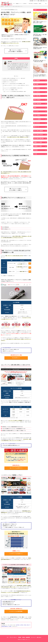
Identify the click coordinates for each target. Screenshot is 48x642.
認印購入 (40, 3)
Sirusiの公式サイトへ (16, 357)
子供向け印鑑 (31, 3)
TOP (14, 3)
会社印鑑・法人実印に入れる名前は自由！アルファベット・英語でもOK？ (13, 78)
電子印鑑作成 (36, 3)
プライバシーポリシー (13, 637)
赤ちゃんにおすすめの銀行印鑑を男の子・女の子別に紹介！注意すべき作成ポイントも (40, 76)
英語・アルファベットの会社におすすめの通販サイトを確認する (15, 189)
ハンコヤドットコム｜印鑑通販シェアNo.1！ (10, 89)
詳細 (29, 263)
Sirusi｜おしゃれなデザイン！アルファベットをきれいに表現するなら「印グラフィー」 (16, 86)
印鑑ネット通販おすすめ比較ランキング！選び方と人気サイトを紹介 (40, 22)
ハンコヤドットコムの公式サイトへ (16, 553)
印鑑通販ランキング (19, 3)
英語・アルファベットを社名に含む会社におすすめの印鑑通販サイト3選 (13, 83)
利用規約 (19, 637)
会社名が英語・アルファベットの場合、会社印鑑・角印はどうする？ (13, 6)
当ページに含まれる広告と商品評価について (8, 9)
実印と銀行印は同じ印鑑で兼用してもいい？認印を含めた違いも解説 (39, 61)
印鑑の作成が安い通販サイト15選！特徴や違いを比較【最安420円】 (40, 35)
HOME (2, 6)
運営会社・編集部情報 (26, 637)
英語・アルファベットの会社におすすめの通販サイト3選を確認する (15, 51)
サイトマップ (33, 637)
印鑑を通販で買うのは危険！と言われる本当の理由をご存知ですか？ (40, 48)
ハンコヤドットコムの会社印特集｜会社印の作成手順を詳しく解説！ (15, 91)
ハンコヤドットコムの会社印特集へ (16, 611)
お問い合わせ (39, 637)
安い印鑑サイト (25, 3)
